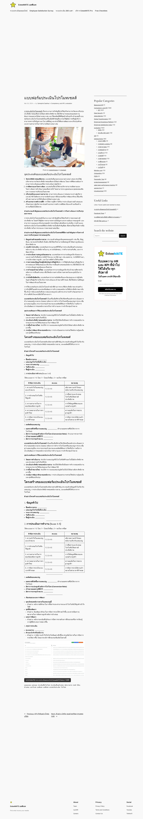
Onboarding (98, 173)
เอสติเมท (39, 687)
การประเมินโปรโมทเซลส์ (33, 111)
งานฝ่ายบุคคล (102, 158)
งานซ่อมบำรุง (102, 150)
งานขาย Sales (102, 147)
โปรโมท (63, 687)
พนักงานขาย (68, 685)
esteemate (27, 685)
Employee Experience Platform (104, 122)
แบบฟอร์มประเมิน (54, 687)
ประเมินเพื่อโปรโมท (44, 685)
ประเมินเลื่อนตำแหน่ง (57, 685)
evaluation (68, 103)
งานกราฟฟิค (102, 141)
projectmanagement (100, 182)
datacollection (98, 116)
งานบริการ (101, 153)
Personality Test (99, 179)
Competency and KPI (58, 103)
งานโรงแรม (101, 164)
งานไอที (100, 167)
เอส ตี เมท (33, 687)
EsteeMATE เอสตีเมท (27, 5)
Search (123, 236)
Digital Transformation (101, 119)
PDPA (96, 176)
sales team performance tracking (104, 185)
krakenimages (53, 170)
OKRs (99, 130)
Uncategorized (99, 191)
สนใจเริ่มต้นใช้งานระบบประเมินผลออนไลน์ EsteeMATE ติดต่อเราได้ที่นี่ (47, 680)
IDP (95, 136)
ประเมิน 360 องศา (103, 133)
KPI (99, 110)
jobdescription (98, 139)
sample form (98, 188)
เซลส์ (74, 685)
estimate (34, 685)
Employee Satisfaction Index (103, 125)
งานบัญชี (100, 155)
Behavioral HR (98, 105)
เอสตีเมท (45, 687)
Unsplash (63, 170)
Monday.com (98, 170)
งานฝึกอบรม (101, 161)
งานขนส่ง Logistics (104, 144)
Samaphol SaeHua (43, 103)
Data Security (98, 113)
